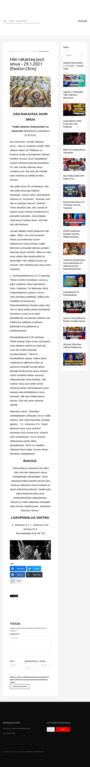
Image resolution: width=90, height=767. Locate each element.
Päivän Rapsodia (44, 51)
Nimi (12, 661)
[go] (82, 55)
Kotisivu (42, 661)
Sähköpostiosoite (30, 662)
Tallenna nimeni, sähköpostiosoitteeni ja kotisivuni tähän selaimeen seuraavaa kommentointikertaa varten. (29, 679)
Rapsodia (13, 751)
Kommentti (15, 634)
